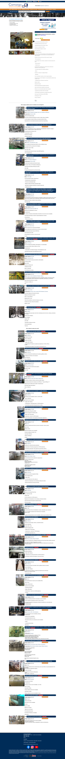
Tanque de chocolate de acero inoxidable (35, 594)
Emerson (31, 291)
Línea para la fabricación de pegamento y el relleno (35, 534)
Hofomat (42, 646)
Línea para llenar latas (31, 307)
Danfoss (37, 646)
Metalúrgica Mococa (30, 195)
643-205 (29, 549)
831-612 (29, 677)
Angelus (28, 311)
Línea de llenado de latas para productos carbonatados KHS (37, 254)
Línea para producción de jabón (31, 695)
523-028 (29, 454)
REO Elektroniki (42, 291)
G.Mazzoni (29, 378)
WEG (34, 161)
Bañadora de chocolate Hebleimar (34, 331)
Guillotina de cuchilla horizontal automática (36, 439)
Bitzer (31, 646)
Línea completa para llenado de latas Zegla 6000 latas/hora (39, 138)
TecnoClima (29, 242)
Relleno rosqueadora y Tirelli (31, 504)
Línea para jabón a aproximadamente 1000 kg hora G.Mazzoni (39, 373)
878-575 (29, 363)
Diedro (31, 456)
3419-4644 (39, 740)
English (35, 1)
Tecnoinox (32, 679)
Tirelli (28, 508)
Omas (31, 289)
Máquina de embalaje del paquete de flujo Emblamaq (36, 468)
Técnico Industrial (41, 9)
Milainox (28, 631)
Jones (32, 378)
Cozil (32, 644)
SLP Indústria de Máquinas (44, 112)
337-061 (29, 577)
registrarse (46, 5)
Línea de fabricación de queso (31, 675)
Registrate (42, 5)
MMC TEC (36, 208)
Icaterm (36, 644)
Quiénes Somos (14, 9)
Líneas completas (12, 22)
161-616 (29, 256)
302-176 (29, 441)
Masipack (32, 112)
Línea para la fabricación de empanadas (33, 640)
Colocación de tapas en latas (14, 23)
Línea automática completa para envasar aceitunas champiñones (38, 607)
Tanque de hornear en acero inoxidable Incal (34, 419)
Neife (39, 112)
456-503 (29, 110)
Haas (34, 644)
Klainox (39, 644)
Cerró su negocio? (42, 29)
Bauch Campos (29, 538)
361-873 (29, 697)
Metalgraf (35, 112)
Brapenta (28, 112)
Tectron (34, 456)
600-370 (29, 470)
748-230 (29, 350)
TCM (28, 176)
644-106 (29, 333)
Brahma (33, 646)
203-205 (29, 610)
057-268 (29, 194)
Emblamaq (29, 472)
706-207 (29, 488)
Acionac (31, 161)
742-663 (29, 409)
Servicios (19, 9)
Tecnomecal (43, 644)
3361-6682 (35, 740)
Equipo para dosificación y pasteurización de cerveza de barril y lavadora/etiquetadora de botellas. (40, 204)
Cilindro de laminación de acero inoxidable (34, 407)
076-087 (29, 506)
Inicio (10, 9)
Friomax (28, 679)
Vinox (33, 225)
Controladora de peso (13, 24)
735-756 (29, 376)
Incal (28, 423)
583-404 (29, 663)
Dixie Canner (29, 225)
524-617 (29, 309)
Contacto (54, 9)
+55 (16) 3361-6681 (29, 740)
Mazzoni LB (41, 378)
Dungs (40, 646)
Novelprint (37, 538)
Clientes (46, 29)
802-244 (29, 718)
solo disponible (53, 11)
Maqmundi (29, 208)
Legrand (37, 291)
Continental (29, 258)
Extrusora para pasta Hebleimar (31, 517)
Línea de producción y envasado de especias (34, 452)
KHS (32, 258)
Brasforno (29, 644)
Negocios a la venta (33, 9)
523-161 (29, 519)
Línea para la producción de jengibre (34, 716)
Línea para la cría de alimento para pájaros (34, 361)
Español (40, 1)
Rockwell (31, 633)
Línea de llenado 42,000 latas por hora (33, 272)
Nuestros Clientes (48, 9)
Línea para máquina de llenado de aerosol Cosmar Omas (38, 285)
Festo (35, 291)
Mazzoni (37, 378)
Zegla (36, 142)
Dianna (28, 456)
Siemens (46, 291)
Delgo (34, 538)
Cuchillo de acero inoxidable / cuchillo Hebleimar (37, 390)
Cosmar (28, 289)
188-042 (29, 597)
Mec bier (32, 208)
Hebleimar (29, 335)
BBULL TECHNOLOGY (31, 142)
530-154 (29, 274)
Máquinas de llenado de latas (14, 25)
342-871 (29, 642)
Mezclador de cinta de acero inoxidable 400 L (34, 575)
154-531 (29, 241)
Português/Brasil (29, 1)
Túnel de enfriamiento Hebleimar (31, 348)
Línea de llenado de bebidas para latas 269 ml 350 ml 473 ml (39, 124)
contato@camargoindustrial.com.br (32, 744)
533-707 (29, 140)
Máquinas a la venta (25, 9)
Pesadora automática (29, 547)
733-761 (29, 393)
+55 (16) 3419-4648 (32, 742)
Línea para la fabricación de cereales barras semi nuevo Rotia (39, 661)
